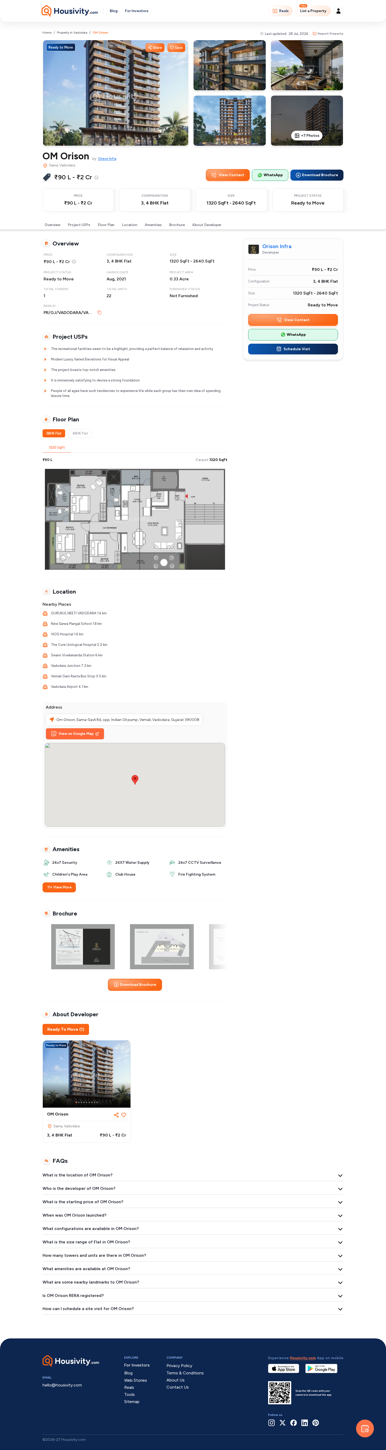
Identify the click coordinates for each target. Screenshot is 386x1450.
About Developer (206, 225)
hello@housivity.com (62, 1385)
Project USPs (79, 225)
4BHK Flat (80, 433)
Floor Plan (106, 225)
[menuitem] (96, 177)
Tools (129, 1394)
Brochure (177, 225)
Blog (114, 11)
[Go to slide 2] (79, 1102)
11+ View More (59, 887)
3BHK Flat (53, 433)
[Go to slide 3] (81, 1102)
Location (129, 225)
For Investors (136, 11)
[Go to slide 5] (86, 1102)
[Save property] (123, 1115)
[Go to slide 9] (97, 1102)
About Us (175, 1380)
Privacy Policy (179, 1365)
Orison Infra (107, 159)
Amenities (153, 225)
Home (47, 32)
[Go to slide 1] (76, 1102)
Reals (284, 11)
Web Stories (135, 1380)
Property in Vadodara (72, 32)
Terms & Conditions (185, 1372)
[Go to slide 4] (84, 1102)
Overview (52, 225)
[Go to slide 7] (92, 1102)
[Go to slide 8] (94, 1102)
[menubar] (96, 177)
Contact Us (177, 1387)
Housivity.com (303, 1358)
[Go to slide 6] (89, 1102)
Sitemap (131, 1401)
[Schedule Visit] (365, 1428)
